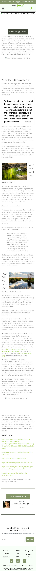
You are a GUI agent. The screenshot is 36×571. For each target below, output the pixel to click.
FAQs (17, 556)
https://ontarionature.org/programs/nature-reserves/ (17, 463)
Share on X (28, 121)
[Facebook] (11, 561)
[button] (3, 8)
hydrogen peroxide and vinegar (15, 349)
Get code (30, 539)
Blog (18, 553)
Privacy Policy (25, 565)
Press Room (6, 556)
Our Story (6, 553)
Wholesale (29, 554)
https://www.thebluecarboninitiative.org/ (14, 458)
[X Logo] (24, 561)
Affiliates (29, 557)
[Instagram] (18, 561)
